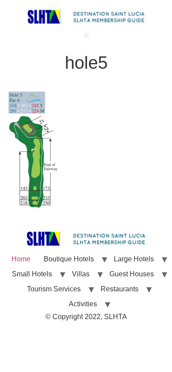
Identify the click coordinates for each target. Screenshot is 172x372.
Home (20, 259)
